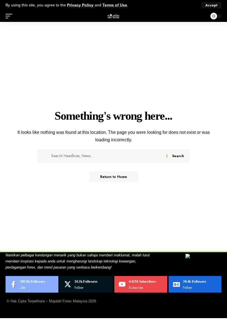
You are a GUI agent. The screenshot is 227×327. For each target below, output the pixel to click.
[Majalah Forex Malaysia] (113, 16)
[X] (86, 284)
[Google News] (195, 284)
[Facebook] (32, 284)
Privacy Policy (80, 5)
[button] (211, 5)
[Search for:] (107, 156)
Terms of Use (114, 5)
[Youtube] (140, 284)
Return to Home (113, 176)
